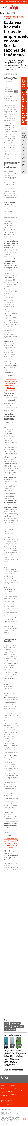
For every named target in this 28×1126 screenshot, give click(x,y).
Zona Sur (13, 1045)
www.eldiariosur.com (6, 1112)
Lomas (17, 13)
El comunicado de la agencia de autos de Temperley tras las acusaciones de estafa (11, 843)
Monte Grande (13, 13)
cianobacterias (21, 1045)
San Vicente (8, 13)
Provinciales (9, 1104)
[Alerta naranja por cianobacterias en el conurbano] (18, 1047)
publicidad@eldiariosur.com (8, 1117)
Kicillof (6, 1045)
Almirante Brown (3, 1101)
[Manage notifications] (24, 1119)
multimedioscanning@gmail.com (8, 1116)
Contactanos (23, 1089)
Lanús (2, 1092)
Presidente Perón (8, 1101)
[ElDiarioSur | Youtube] (25, 1080)
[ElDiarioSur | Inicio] (27, 1085)
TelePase (22, 13)
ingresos (12, 1091)
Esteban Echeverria (11, 1)
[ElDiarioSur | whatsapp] (14, 9)
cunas (11, 1097)
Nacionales (4, 1095)
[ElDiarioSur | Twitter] (25, 1078)
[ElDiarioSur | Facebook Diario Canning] (22, 1078)
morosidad (13, 1089)
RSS (21, 1091)
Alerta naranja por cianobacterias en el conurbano (21, 1052)
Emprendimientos (10, 1029)
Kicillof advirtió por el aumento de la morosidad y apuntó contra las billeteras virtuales (7, 1057)
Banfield (7, 1026)
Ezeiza (7, 1097)
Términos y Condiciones (6, 1109)
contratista (13, 1094)
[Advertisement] (14, 888)
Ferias (6, 1023)
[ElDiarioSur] (4, 1078)
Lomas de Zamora (18, 1026)
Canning (19, 1)
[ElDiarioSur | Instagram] (22, 1080)
